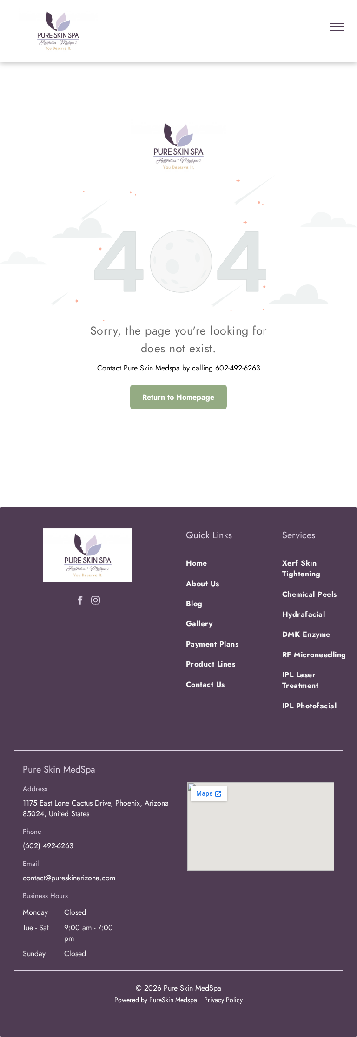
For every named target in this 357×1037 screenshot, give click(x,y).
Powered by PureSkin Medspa (155, 999)
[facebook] (80, 601)
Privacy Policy (223, 999)
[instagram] (95, 601)
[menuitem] (219, 563)
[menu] (336, 27)
